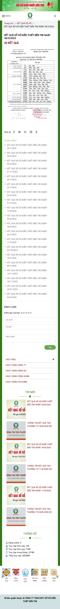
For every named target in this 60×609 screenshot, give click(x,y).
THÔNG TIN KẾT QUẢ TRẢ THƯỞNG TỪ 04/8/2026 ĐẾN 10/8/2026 (40, 511)
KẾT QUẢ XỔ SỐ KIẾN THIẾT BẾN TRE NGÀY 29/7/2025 (27, 147)
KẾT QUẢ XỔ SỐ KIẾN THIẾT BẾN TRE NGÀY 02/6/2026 (27, 194)
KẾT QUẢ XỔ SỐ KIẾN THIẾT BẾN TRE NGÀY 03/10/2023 (27, 248)
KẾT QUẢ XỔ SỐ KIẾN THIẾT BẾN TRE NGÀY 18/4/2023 (27, 225)
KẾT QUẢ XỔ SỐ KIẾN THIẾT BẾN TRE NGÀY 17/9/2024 (27, 209)
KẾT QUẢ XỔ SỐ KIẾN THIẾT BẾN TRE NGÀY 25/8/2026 (40, 403)
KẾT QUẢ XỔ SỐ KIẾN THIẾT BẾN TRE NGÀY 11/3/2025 (27, 241)
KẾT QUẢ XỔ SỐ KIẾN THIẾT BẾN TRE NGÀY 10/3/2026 (27, 256)
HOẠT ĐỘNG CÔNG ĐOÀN (17, 376)
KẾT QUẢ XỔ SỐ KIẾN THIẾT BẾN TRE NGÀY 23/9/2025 (27, 233)
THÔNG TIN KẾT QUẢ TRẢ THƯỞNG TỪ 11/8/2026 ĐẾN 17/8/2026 (40, 468)
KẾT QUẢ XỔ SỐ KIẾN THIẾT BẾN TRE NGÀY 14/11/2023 (27, 272)
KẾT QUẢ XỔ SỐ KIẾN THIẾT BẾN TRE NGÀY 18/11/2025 (27, 280)
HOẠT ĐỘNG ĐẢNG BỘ (16, 371)
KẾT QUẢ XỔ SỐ (24, 23)
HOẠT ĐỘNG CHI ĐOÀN (16, 382)
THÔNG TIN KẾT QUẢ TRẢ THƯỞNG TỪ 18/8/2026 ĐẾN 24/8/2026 (40, 425)
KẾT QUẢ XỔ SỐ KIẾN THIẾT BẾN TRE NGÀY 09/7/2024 (27, 264)
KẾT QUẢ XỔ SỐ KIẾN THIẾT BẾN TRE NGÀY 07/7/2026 (27, 201)
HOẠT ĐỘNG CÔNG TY (16, 365)
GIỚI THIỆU (11, 359)
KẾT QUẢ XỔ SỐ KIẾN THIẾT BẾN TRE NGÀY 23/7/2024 (27, 186)
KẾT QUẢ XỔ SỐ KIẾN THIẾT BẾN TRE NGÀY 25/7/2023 (27, 178)
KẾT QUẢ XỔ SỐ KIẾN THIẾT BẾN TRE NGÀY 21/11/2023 (27, 170)
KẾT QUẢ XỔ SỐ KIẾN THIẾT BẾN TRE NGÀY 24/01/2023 (27, 288)
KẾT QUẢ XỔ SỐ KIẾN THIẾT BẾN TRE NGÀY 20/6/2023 (27, 217)
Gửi (50, 347)
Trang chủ (8, 23)
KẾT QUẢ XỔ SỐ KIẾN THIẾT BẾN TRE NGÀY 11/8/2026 (40, 489)
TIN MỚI (30, 392)
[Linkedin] (25, 132)
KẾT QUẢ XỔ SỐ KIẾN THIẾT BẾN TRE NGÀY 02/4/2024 (27, 295)
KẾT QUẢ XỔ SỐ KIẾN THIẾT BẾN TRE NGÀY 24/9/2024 (27, 154)
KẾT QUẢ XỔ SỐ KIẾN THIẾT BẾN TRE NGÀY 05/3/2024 (27, 162)
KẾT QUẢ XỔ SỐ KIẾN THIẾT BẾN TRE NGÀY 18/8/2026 (40, 446)
